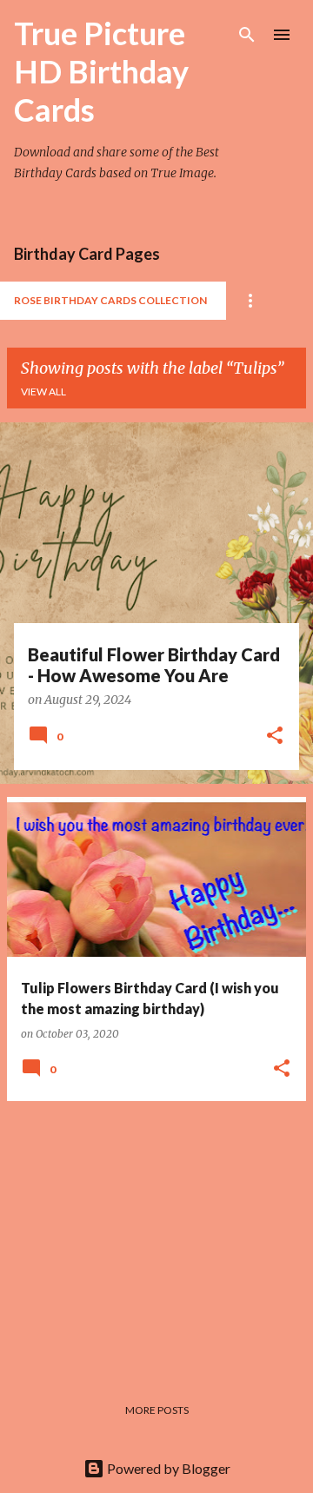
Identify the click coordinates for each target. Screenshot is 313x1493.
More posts (157, 1410)
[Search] (246, 35)
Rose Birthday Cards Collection (110, 300)
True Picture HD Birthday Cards (101, 71)
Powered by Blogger (167, 1468)
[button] (274, 737)
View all (43, 391)
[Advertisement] (156, 1236)
